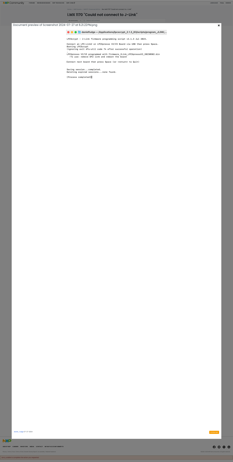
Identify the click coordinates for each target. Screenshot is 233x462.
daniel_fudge (18, 432)
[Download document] (214, 432)
